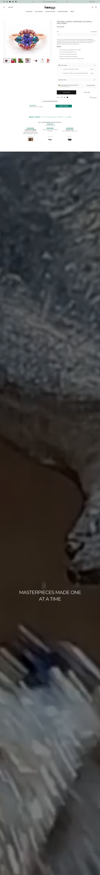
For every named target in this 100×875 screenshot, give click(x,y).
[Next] (66, 1)
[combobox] (93, 1)
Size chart (95, 31)
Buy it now (87, 92)
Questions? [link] (94, 97)
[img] (50, 124)
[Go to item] (6, 60)
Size (58, 31)
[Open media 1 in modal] (27, 39)
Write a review (64, 106)
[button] (49, 143)
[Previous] (33, 1)
